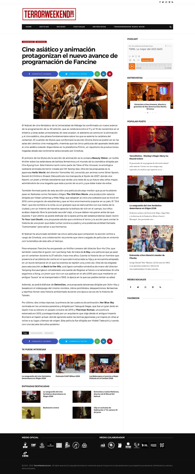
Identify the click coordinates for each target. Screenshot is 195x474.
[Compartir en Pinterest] (109, 73)
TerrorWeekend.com (42, 465)
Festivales (79, 27)
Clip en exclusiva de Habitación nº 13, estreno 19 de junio (105, 410)
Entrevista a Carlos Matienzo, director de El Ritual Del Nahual (106, 394)
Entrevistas (99, 27)
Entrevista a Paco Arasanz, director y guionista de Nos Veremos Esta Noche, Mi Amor (150, 107)
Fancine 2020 (28, 41)
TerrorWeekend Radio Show (129, 27)
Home (29, 27)
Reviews (61, 27)
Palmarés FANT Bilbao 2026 (68, 376)
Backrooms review (51, 408)
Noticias (44, 27)
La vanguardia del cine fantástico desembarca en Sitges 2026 (54, 394)
